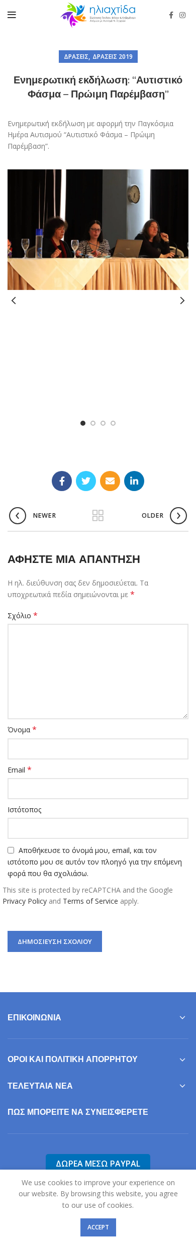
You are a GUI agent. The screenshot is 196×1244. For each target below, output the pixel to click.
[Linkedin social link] (134, 481)
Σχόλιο (23, 615)
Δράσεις (76, 56)
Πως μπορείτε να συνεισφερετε (78, 1112)
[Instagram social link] (182, 15)
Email (20, 769)
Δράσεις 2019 (112, 56)
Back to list (98, 515)
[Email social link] (110, 481)
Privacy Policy (25, 901)
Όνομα (22, 729)
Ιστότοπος (24, 809)
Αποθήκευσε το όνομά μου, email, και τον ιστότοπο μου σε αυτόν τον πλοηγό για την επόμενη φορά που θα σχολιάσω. (95, 862)
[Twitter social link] (86, 481)
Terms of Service (90, 901)
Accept (98, 1227)
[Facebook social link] (171, 15)
